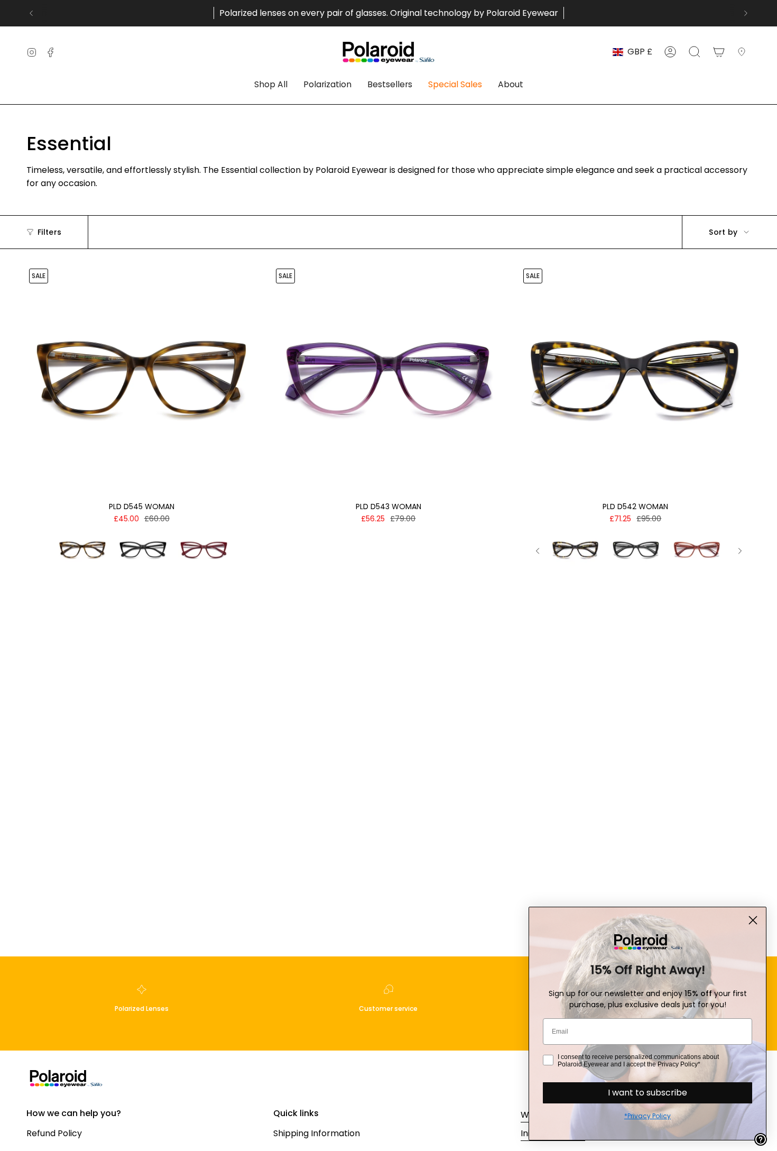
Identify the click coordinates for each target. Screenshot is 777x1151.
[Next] (746, 13)
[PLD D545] (141, 381)
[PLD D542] (636, 381)
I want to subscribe (647, 1092)
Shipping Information (316, 1133)
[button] (270, 85)
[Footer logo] (66, 1077)
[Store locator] (743, 52)
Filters (49, 232)
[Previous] (31, 13)
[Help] (760, 1139)
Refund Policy (54, 1133)
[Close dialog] (753, 920)
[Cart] (719, 52)
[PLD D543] (388, 381)
